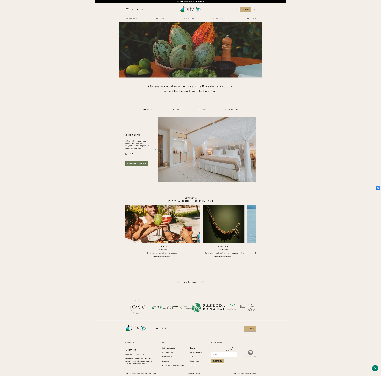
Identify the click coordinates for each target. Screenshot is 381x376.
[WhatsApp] (375, 368)
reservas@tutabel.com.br (134, 354)
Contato (193, 365)
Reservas (245, 9)
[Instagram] (132, 9)
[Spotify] (166, 328)
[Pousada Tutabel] (190, 9)
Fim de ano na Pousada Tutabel (173, 365)
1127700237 (132, 350)
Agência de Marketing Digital (242, 373)
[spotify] (142, 9)
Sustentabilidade (220, 19)
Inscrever (217, 361)
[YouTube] (137, 9)
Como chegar (250, 19)
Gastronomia (189, 19)
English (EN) (237, 13)
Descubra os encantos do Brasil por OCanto (190, 1)
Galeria (192, 348)
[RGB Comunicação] (253, 373)
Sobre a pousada (168, 348)
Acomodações (131, 19)
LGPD (191, 357)
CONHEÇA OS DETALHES (136, 163)
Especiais (165, 361)
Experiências (160, 19)
